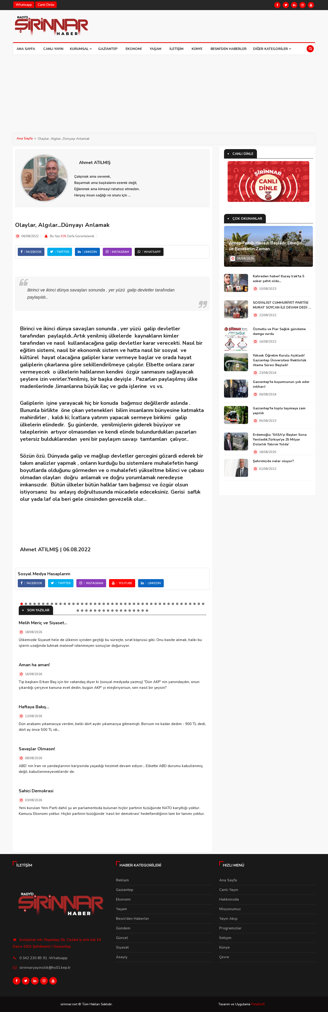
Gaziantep (107, 49)
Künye (197, 49)
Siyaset (122, 947)
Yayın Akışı (228, 918)
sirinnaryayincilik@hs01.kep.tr (45, 967)
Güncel (122, 937)
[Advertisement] (164, 91)
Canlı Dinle (46, 4)
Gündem (123, 928)
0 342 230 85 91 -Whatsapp (43, 958)
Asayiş (121, 957)
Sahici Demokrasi (36, 791)
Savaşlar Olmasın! (37, 749)
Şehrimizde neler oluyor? (273, 461)
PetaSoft (258, 1004)
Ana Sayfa (26, 49)
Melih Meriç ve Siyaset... (43, 623)
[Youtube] (311, 5)
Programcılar (230, 928)
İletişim (176, 49)
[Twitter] (286, 5)
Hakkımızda (229, 899)
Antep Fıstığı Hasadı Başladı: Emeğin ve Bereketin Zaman (265, 246)
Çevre (224, 957)
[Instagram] (302, 5)
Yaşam (155, 49)
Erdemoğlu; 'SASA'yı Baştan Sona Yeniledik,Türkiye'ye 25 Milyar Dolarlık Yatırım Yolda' (280, 439)
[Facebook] (277, 5)
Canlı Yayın (53, 49)
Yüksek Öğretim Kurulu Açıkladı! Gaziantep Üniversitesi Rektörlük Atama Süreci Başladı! (279, 360)
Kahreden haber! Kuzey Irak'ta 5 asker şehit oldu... (278, 278)
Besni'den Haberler (229, 49)
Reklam (122, 880)
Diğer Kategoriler (271, 49)
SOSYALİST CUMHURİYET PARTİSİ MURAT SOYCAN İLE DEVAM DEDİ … (282, 305)
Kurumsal (80, 49)
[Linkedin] (294, 5)
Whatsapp (24, 4)
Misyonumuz (230, 909)
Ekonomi (134, 49)
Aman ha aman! (34, 665)
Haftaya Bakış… (34, 707)
